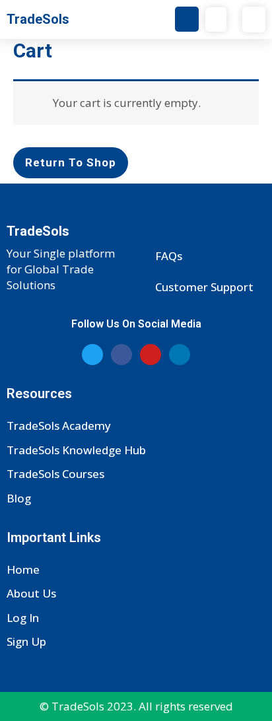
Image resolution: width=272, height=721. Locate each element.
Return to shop (70, 162)
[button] (216, 19)
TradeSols (38, 19)
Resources (39, 393)
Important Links (54, 537)
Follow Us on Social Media (136, 324)
